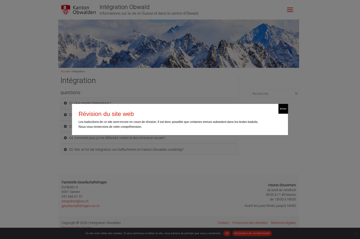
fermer (283, 108)
